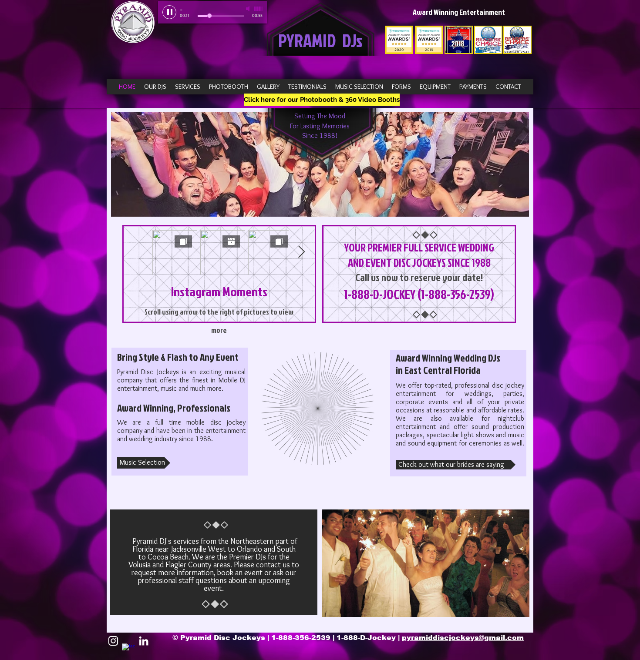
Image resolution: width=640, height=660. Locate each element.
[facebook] (128, 650)
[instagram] (113, 640)
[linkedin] (143, 640)
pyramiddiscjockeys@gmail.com (463, 637)
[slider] (258, 9)
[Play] (169, 12)
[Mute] (248, 8)
